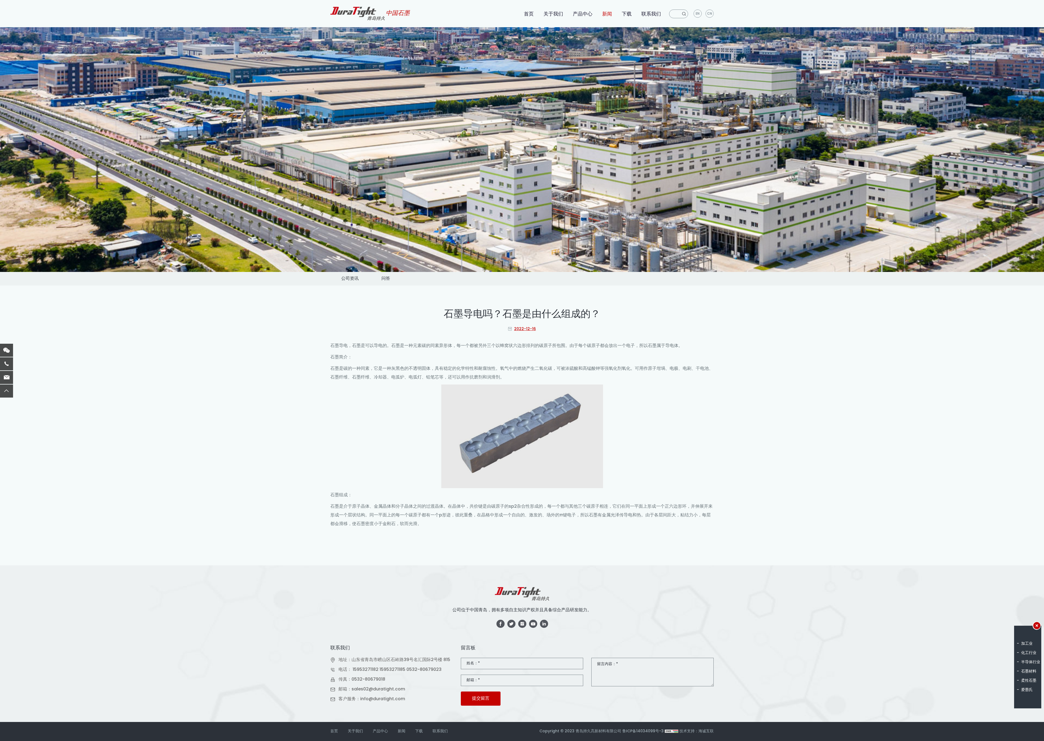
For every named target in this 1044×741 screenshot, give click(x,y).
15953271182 (365, 669)
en (698, 14)
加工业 (1027, 644)
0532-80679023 (424, 669)
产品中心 (582, 14)
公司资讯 (350, 278)
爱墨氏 (1027, 690)
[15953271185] (6, 363)
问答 (385, 278)
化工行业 (1028, 653)
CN (709, 14)
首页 (529, 14)
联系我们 (651, 14)
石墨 (334, 345)
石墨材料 (1028, 671)
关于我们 (553, 14)
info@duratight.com (382, 699)
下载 (627, 14)
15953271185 (392, 669)
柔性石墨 (1028, 681)
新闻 (607, 14)
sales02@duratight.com (378, 689)
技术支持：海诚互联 (696, 731)
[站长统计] (671, 731)
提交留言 (480, 698)
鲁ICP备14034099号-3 (643, 731)
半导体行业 (1030, 662)
